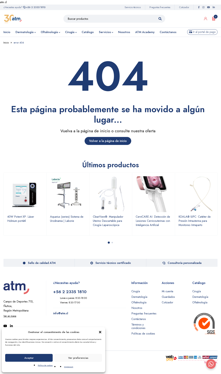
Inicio (6, 42)
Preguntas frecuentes (160, 7)
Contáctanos (138, 319)
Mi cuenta (167, 291)
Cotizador (184, 7)
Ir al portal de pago (204, 32)
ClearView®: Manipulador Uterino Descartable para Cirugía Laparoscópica (108, 221)
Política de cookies (45, 365)
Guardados (168, 297)
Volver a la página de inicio (108, 141)
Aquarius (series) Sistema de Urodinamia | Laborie (66, 219)
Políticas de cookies (143, 334)
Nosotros (136, 308)
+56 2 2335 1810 (35, 7)
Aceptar (29, 358)
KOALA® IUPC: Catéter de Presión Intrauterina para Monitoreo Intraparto (195, 221)
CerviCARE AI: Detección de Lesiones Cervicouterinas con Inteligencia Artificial (153, 221)
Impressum (68, 366)
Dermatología (139, 297)
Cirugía (135, 291)
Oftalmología (138, 302)
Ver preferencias (78, 358)
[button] (100, 332)
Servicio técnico (133, 7)
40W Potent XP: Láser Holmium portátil (20, 219)
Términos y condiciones (138, 326)
